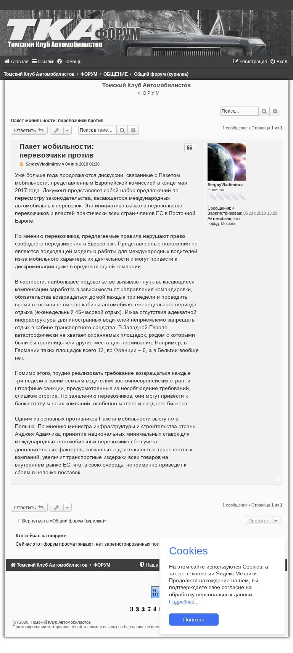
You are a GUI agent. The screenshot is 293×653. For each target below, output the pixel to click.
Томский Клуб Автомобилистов (61, 622)
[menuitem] (16, 61)
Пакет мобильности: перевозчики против (57, 120)
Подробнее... (184, 602)
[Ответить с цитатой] (189, 147)
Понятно (193, 619)
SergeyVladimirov (225, 184)
